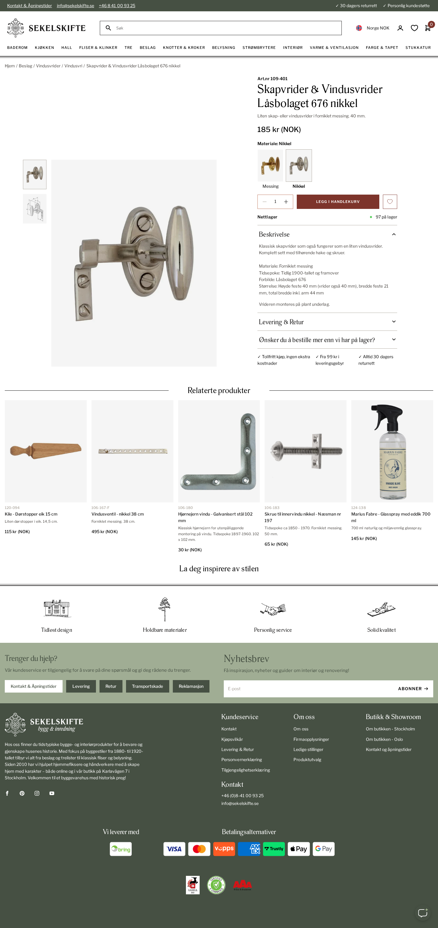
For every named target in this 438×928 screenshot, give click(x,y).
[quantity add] (286, 201)
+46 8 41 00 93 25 (117, 5)
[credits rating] (242, 885)
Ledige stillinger (308, 749)
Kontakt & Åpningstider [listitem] (34, 686)
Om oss (300, 728)
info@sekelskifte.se (75, 5)
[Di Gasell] (193, 885)
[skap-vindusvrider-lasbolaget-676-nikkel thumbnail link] (34, 174)
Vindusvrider (48, 65)
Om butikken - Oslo (384, 739)
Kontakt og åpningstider (389, 749)
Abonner (410, 688)
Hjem (10, 65)
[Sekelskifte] (75, 725)
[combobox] (226, 28)
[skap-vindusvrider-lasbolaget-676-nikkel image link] (134, 263)
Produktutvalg (307, 759)
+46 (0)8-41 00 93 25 (242, 795)
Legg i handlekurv (338, 201)
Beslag (25, 65)
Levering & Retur (237, 749)
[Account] (400, 28)
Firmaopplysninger (311, 739)
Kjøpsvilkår (232, 739)
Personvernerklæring (241, 759)
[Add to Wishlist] (390, 202)
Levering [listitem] (81, 686)
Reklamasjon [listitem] (191, 686)
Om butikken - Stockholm (390, 728)
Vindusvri (73, 65)
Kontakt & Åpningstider (29, 5)
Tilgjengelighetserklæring (245, 769)
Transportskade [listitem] (147, 686)
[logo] (46, 28)
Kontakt (229, 728)
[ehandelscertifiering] (216, 885)
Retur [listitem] (111, 686)
